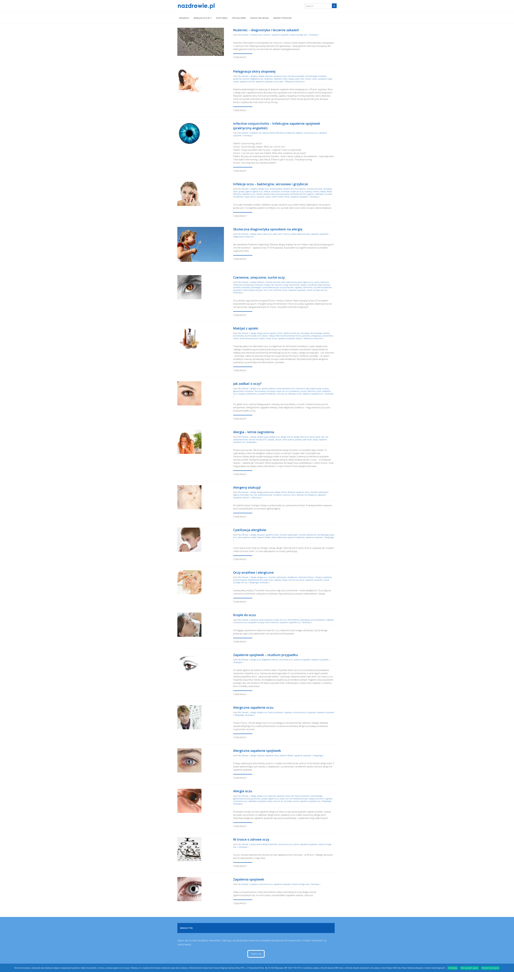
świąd (329, 79)
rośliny (236, 338)
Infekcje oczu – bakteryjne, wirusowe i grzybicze (270, 184)
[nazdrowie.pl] (203, 6)
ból (293, 388)
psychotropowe (287, 287)
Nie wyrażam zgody (469, 968)
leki (259, 133)
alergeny (254, 76)
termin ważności (272, 622)
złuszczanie (279, 81)
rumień (308, 79)
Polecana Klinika (239, 18)
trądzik (262, 338)
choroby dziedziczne (308, 534)
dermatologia (311, 76)
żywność (246, 497)
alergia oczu (263, 189)
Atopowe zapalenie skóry (276, 76)
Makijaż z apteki (245, 328)
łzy (326, 290)
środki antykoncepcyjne (252, 290)
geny (300, 282)
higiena (248, 191)
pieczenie (320, 798)
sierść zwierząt (297, 495)
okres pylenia (288, 439)
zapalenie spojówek (280, 34)
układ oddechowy (278, 537)
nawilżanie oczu (248, 194)
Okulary (259, 194)
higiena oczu (257, 191)
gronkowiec (256, 798)
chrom (280, 333)
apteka (273, 333)
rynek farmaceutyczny (249, 338)
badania (254, 133)
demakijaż (327, 189)
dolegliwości (292, 577)
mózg (285, 285)
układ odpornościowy (300, 234)
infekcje (267, 191)
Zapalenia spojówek (248, 879)
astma (312, 437)
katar (265, 234)
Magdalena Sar (256, 79)
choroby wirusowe (314, 189)
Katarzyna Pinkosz (306, 577)
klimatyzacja (248, 285)
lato (323, 437)
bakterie (302, 189)
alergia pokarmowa (265, 492)
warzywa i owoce (264, 196)
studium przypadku (302, 659)
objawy (291, 79)
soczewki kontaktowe (322, 287)
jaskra (317, 282)
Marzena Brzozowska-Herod (288, 335)
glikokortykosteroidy (241, 798)
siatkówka (319, 194)
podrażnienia (327, 335)
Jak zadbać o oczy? (247, 383)
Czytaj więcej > (240, 57)
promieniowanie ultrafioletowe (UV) (291, 194)
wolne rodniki (278, 196)
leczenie (245, 79)
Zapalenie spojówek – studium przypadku (265, 655)
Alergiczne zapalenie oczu (253, 707)
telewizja (291, 393)
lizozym (303, 391)
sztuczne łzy (282, 393)
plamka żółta (269, 194)
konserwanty (238, 335)
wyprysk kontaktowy (296, 537)
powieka (236, 287)
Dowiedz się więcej (490, 968)
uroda (235, 81)
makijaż (323, 191)
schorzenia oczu (311, 133)
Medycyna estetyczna (295, 81)
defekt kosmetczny (292, 333)
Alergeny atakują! (247, 487)
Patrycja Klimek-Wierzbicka (273, 133)
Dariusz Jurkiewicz (275, 712)
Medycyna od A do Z (202, 18)
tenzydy (260, 622)
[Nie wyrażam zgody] (510, 968)
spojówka (322, 79)
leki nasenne (276, 285)
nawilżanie (268, 79)
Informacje (256, 497)
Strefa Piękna (221, 18)
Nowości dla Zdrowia (259, 18)
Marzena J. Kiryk (314, 391)
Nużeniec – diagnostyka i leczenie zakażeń (266, 30)
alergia (261, 76)
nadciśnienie (294, 285)
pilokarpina (305, 620)
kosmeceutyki (251, 335)
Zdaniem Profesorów (282, 18)
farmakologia (323, 534)
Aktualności (184, 18)
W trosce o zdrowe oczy (251, 839)
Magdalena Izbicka (270, 659)
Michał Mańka (293, 620)
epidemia (237, 79)
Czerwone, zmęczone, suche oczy (259, 277)
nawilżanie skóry (280, 79)
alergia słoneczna (301, 437)
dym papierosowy (289, 282)
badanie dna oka (290, 189)
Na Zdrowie (243, 34)
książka (267, 285)
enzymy (325, 388)
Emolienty (322, 76)
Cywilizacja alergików (249, 530)
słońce (253, 196)
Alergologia (251, 442)
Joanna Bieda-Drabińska (266, 844)
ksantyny (308, 191)
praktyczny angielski (294, 133)
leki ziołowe (263, 335)
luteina (316, 191)
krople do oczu (297, 191)
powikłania (327, 577)
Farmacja (247, 135)
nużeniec (267, 34)
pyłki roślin (299, 79)
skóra (314, 79)
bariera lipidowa (284, 388)
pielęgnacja (316, 335)
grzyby (241, 191)
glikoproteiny (238, 391)
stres (266, 290)
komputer (275, 191)
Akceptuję (452, 968)
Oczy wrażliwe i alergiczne (253, 572)
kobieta (326, 333)
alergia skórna (263, 333)
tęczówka (288, 801)
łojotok (299, 338)
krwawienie (294, 391)
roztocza (286, 234)
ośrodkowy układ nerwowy (318, 285)
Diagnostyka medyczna (243, 236)
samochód (307, 287)
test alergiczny (310, 495)
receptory (277, 495)
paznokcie (305, 335)
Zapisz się (256, 953)
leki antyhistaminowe (263, 495)
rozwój (253, 537)
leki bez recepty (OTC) (258, 439)
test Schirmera (275, 290)
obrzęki (278, 439)
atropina (254, 620)
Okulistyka (313, 34)
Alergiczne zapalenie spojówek (257, 750)
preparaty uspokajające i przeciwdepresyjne (260, 287)
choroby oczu (256, 34)
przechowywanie (318, 620)
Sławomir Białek (263, 537)
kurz (270, 234)
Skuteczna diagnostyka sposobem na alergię (267, 229)
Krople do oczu (244, 615)
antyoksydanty (276, 189)
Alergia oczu (242, 791)
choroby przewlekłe (296, 76)
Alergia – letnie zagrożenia (253, 432)
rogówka (310, 194)
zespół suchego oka (298, 34)
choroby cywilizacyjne (319, 492)
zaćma (296, 801)
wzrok (287, 196)
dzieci (235, 191)
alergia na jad (263, 437)
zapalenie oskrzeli (247, 81)
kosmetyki (285, 191)
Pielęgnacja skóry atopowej (254, 71)
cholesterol (300, 388)
